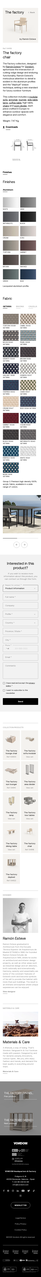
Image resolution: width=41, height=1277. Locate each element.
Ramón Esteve (13, 66)
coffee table (15, 102)
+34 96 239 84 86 (21, 1182)
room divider (20, 106)
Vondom (29, 66)
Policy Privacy (20, 1224)
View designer (9, 991)
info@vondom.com (20, 1185)
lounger (22, 99)
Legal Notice (20, 1218)
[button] (17, 545)
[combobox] (20, 588)
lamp (5, 102)
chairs (6, 106)
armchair (13, 99)
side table (32, 99)
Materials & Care (10, 1071)
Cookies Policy (20, 1230)
